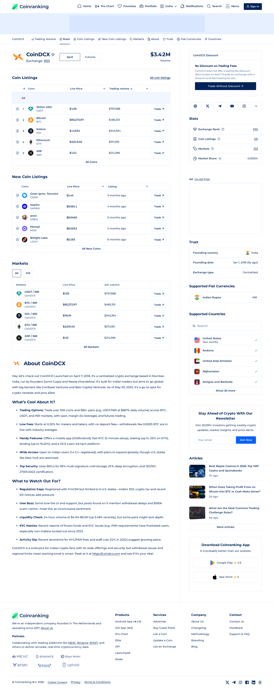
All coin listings (160, 77)
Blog (194, 646)
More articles (225, 527)
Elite (118, 640)
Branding (197, 640)
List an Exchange (164, 646)
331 (256, 139)
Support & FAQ (239, 634)
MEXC (72, 642)
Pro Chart (121, 634)
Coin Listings (85, 39)
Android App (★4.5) (128, 621)
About (155, 39)
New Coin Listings (114, 39)
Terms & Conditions (97, 682)
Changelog (198, 628)
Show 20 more (225, 390)
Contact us (236, 621)
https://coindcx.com (106, 553)
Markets (138, 39)
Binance (82, 642)
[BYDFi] (20, 665)
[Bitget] (70, 656)
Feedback (236, 628)
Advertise (159, 621)
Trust (169, 39)
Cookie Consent (57, 682)
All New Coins (91, 248)
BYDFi (94, 642)
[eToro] (44, 665)
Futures (90, 57)
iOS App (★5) (124, 628)
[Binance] (44, 656)
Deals (119, 659)
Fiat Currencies (191, 39)
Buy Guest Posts (164, 628)
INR (28, 273)
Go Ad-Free (202, 179)
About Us (47, 628)
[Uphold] (70, 665)
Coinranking (34, 6)
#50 (47, 61)
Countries (214, 39)
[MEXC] (20, 656)
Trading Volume (45, 39)
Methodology (200, 634)
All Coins (91, 162)
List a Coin (160, 634)
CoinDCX (18, 39)
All (16, 273)
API (117, 646)
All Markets (91, 347)
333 (255, 148)
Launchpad (122, 653)
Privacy (76, 682)
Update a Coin (162, 640)
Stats (66, 39)
